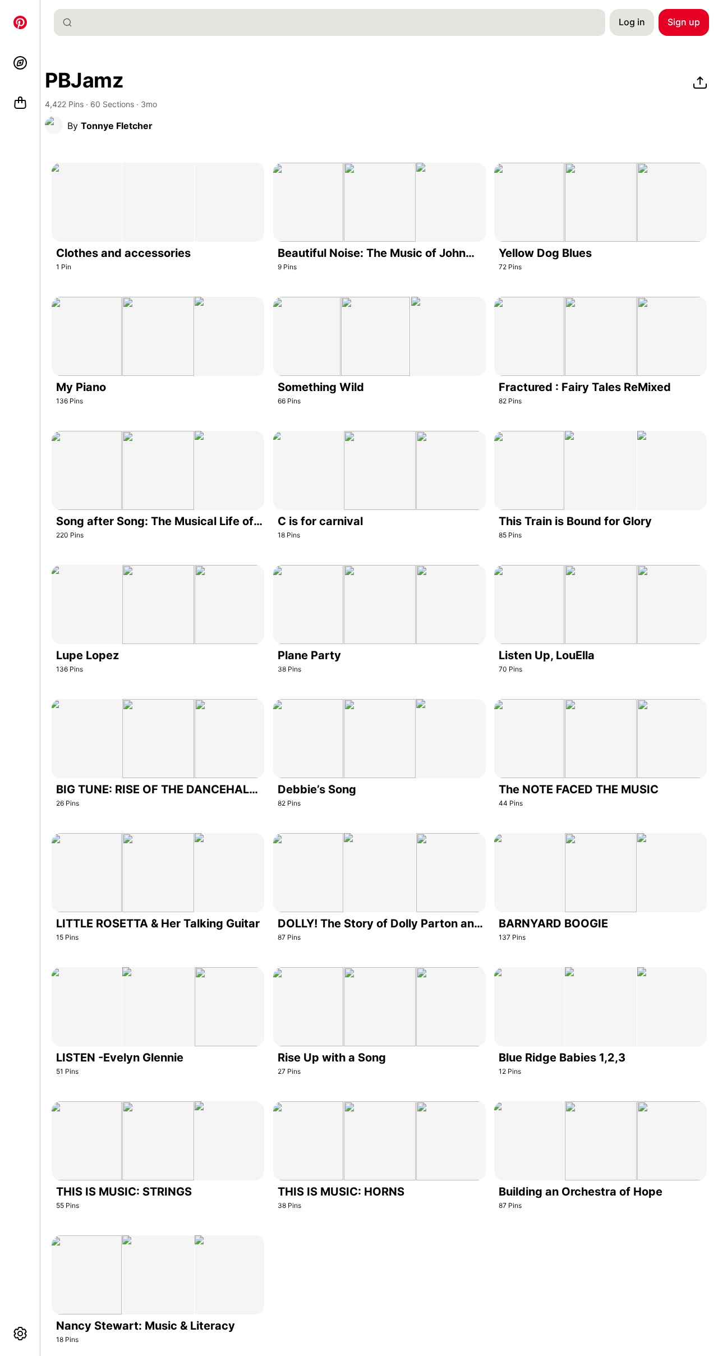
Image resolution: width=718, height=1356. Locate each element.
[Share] (700, 83)
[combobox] (334, 22)
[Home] (20, 22)
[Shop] (20, 103)
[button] (54, 125)
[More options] (20, 1333)
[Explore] (20, 62)
